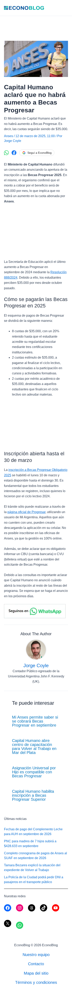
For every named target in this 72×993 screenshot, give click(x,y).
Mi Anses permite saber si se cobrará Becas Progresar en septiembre (35, 721)
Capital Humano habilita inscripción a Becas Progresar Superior (33, 795)
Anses (8, 136)
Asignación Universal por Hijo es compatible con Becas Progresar (34, 772)
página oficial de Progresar (26, 512)
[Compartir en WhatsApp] (6, 152)
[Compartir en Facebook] (14, 152)
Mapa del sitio (36, 973)
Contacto (36, 964)
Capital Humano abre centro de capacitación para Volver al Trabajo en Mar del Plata (34, 746)
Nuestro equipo (36, 954)
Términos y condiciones (36, 982)
